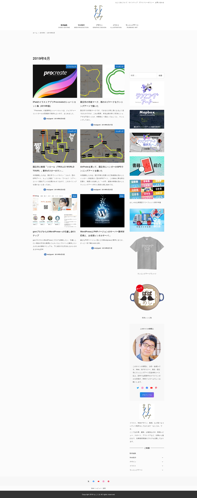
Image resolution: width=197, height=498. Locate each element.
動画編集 (133, 453)
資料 (104, 488)
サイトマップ (133, 2)
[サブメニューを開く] (162, 457)
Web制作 (133, 457)
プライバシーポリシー (146, 2)
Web (92, 488)
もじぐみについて (121, 2)
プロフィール (147, 395)
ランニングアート (136, 470)
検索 (160, 75)
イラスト (133, 466)
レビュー (99, 488)
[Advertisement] (78, 45)
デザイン (133, 461)
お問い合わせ (159, 2)
